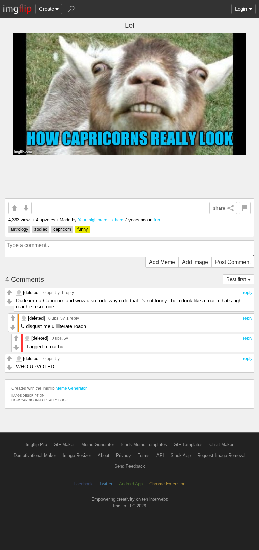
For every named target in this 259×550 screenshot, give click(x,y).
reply (247, 292)
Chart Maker (221, 444)
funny (82, 229)
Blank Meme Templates (144, 444)
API (160, 455)
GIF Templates (188, 444)
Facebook (83, 483)
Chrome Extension (167, 483)
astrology (19, 229)
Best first (236, 279)
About (103, 455)
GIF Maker (64, 444)
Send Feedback (129, 466)
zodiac (40, 229)
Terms (144, 455)
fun (157, 219)
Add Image (195, 262)
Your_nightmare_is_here (100, 220)
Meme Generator (71, 388)
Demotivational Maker (34, 455)
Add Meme (162, 262)
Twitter (105, 483)
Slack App (181, 455)
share (219, 208)
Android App (131, 483)
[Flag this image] (245, 208)
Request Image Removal (221, 455)
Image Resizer (77, 455)
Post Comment (233, 262)
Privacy (123, 455)
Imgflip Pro (36, 444)
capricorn (62, 229)
